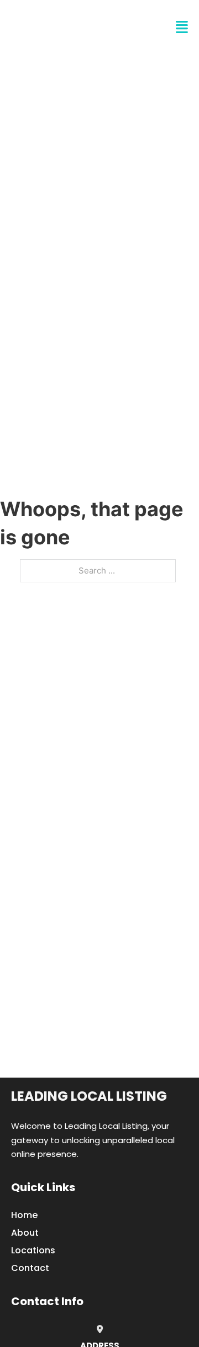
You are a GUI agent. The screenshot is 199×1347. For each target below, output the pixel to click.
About (25, 1232)
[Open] (182, 27)
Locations (33, 1250)
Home (24, 1215)
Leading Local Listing (89, 1096)
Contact (30, 1268)
